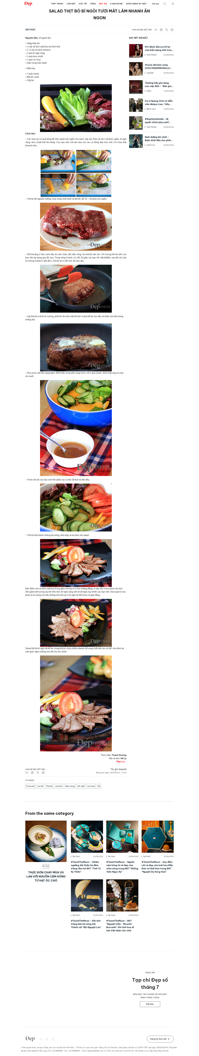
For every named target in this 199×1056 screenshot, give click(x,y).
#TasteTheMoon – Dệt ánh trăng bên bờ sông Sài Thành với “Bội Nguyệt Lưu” (86, 924)
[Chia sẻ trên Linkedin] (172, 29)
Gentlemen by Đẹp (136, 4)
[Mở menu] (172, 3)
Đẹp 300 (103, 4)
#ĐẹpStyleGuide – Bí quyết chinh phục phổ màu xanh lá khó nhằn (157, 122)
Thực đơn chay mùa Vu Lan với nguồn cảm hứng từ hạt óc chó (46, 876)
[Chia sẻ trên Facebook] (155, 29)
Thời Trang (57, 4)
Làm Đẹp (71, 4)
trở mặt (81, 786)
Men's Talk (151, 109)
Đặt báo (155, 4)
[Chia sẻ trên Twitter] (166, 29)
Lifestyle (150, 145)
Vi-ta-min (30, 786)
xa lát (40, 786)
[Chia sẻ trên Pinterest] (161, 29)
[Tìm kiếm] (164, 4)
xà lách (59, 786)
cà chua (91, 786)
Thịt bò (49, 786)
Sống (93, 4)
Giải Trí (83, 4)
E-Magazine (116, 4)
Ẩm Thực (30, 29)
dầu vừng (70, 786)
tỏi (99, 786)
